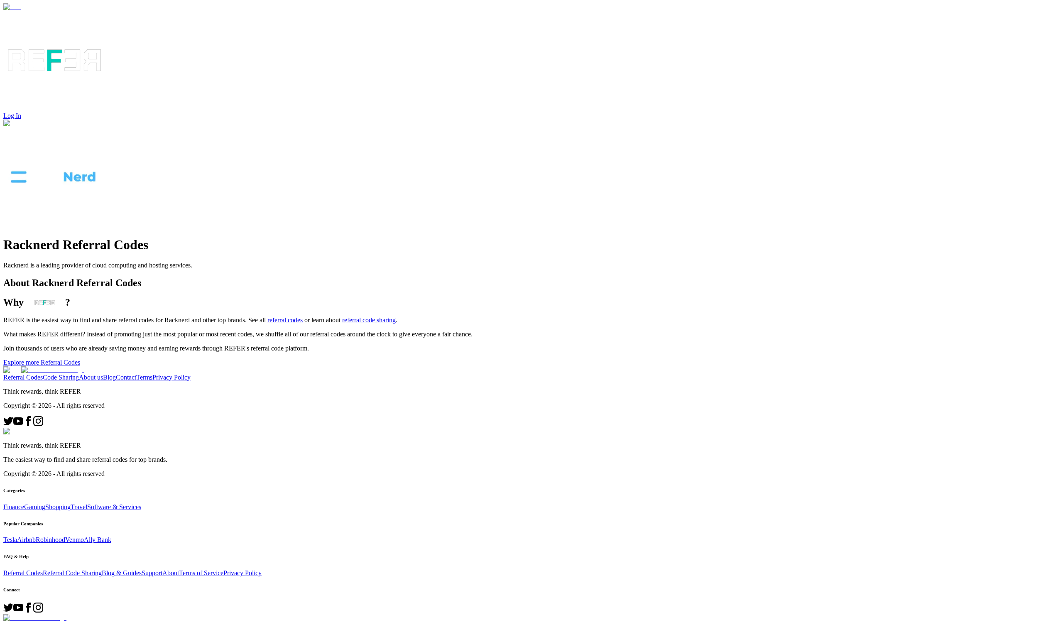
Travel (79, 506)
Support (152, 572)
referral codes (285, 320)
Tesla (10, 539)
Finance (13, 506)
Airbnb (26, 539)
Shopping (58, 506)
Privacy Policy (171, 377)
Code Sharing (61, 377)
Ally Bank (97, 539)
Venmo (74, 539)
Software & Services (114, 506)
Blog (109, 377)
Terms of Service (201, 572)
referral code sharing (369, 320)
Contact (126, 377)
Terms (144, 377)
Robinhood (50, 539)
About (170, 572)
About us (91, 377)
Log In (12, 115)
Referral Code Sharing (72, 572)
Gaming (34, 506)
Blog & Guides (122, 572)
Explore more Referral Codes (41, 362)
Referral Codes (23, 377)
